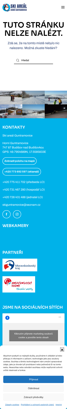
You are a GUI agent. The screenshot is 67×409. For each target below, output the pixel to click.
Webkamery (15, 225)
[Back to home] (14, 7)
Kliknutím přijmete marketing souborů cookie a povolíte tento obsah (33, 335)
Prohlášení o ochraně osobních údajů (37, 405)
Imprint (59, 405)
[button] (62, 349)
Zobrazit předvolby (33, 397)
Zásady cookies (12, 405)
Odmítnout (33, 388)
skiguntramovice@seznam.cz (21, 204)
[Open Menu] (63, 7)
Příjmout (33, 379)
